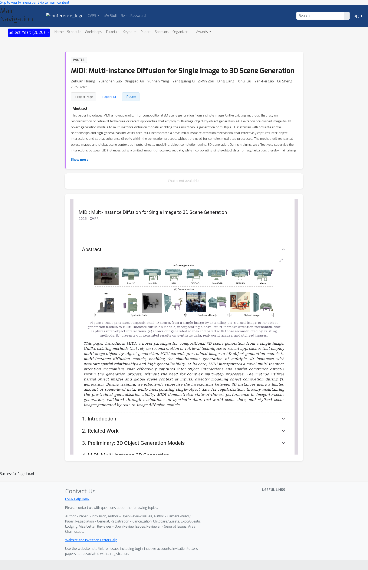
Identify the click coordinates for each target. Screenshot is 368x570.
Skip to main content (53, 2)
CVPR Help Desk (77, 499)
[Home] (64, 16)
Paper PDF (109, 97)
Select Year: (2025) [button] (27, 32)
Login (356, 16)
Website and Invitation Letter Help (91, 540)
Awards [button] (202, 32)
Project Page (84, 97)
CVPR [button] (92, 15)
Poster (131, 97)
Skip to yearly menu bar (18, 2)
